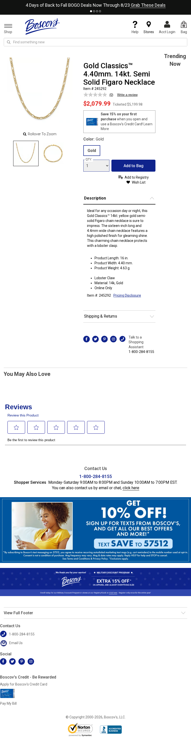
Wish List (138, 182)
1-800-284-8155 (141, 352)
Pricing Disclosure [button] (127, 295)
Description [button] (95, 198)
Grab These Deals (148, 5)
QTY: (89, 159)
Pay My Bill (8, 703)
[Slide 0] (25, 153)
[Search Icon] (9, 42)
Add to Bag (133, 165)
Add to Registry (137, 177)
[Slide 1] (53, 153)
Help (135, 32)
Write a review (127, 95)
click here (131, 487)
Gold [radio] (92, 150)
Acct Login (167, 32)
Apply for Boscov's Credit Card (23, 684)
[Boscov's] (42, 26)
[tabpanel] (95, 4)
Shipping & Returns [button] (100, 316)
